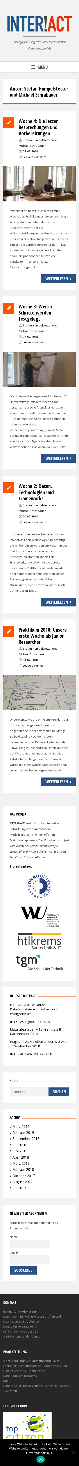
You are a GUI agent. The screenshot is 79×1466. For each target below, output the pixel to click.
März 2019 (21, 1126)
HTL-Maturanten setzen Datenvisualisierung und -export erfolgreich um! (33, 1009)
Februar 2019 (23, 1132)
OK (41, 1459)
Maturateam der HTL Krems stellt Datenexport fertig (35, 1031)
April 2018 (21, 1157)
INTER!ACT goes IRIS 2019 (30, 1021)
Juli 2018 (19, 1145)
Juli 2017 (19, 1188)
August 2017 (23, 1181)
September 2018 (26, 1138)
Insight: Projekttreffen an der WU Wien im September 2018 (39, 1043)
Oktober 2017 (24, 1175)
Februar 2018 (23, 1169)
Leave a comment (34, 157)
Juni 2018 (20, 1151)
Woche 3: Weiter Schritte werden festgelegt (35, 312)
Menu (43, 67)
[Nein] (73, 1452)
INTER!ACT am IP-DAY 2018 (31, 1054)
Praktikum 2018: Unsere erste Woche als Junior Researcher (43, 635)
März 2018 (21, 1163)
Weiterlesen (56, 279)
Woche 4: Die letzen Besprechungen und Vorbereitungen (39, 127)
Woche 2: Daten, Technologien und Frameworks (36, 492)
